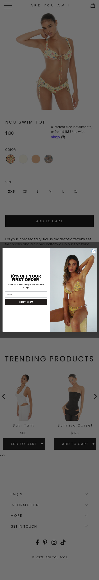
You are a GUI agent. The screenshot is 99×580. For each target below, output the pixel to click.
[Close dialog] (93, 251)
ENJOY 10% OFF (26, 302)
